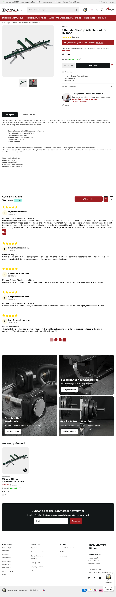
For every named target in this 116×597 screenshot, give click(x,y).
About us (34, 548)
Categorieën (7, 544)
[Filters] (106, 199)
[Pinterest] (94, 578)
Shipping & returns (37, 567)
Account (63, 544)
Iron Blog (102, 18)
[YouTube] (100, 578)
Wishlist (62, 552)
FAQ (32, 571)
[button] (67, 37)
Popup (80, 59)
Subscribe (76, 521)
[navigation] (23, 83)
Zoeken (76, 9)
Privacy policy (36, 563)
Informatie (35, 544)
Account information (67, 548)
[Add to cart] (25, 470)
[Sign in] (97, 9)
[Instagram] (89, 578)
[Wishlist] (101, 9)
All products (64, 556)
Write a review (88, 199)
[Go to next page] (64, 339)
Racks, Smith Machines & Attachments (6, 564)
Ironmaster (66, 26)
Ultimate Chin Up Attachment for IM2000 (13, 480)
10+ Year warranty (37, 552)
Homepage (6, 23)
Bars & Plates (89, 18)
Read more (66, 50)
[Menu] (112, 574)
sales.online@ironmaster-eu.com (100, 572)
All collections (12, 18)
